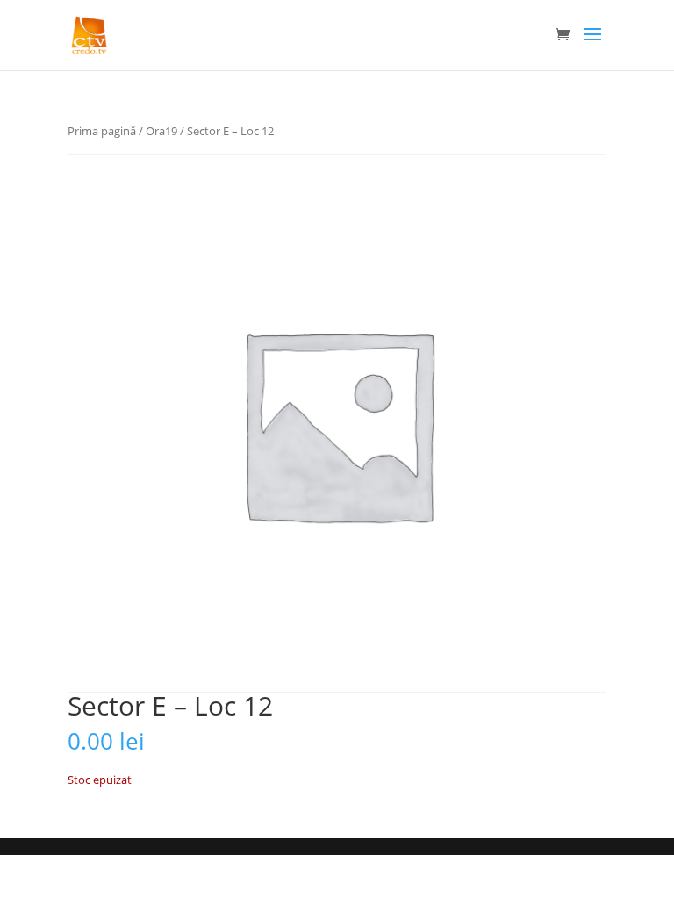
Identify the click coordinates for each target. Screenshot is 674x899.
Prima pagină (102, 131)
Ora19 (161, 131)
